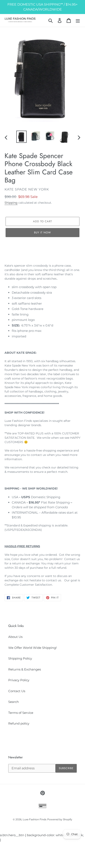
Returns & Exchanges (24, 669)
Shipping (11, 203)
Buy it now (42, 232)
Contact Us (16, 691)
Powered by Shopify (59, 819)
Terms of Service (20, 713)
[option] (21, 137)
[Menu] (77, 20)
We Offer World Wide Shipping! (32, 648)
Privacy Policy (18, 680)
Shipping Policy (20, 658)
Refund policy (18, 723)
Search (13, 702)
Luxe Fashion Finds (34, 819)
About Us (15, 637)
